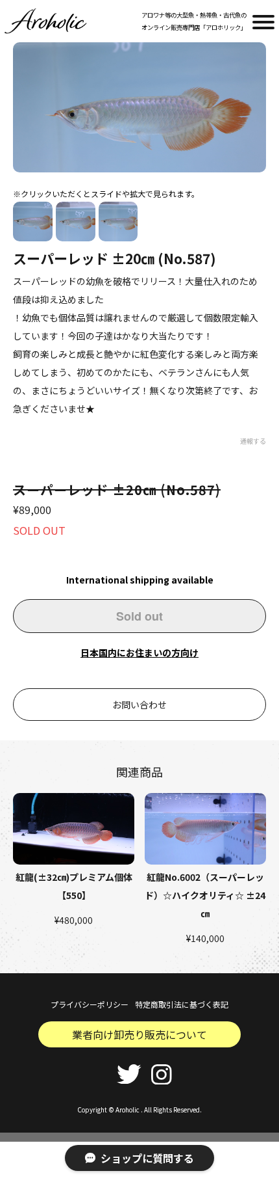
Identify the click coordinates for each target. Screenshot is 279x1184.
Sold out (139, 616)
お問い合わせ (139, 704)
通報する (253, 441)
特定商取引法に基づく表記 (181, 1004)
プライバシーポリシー (89, 1004)
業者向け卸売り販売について (139, 1034)
